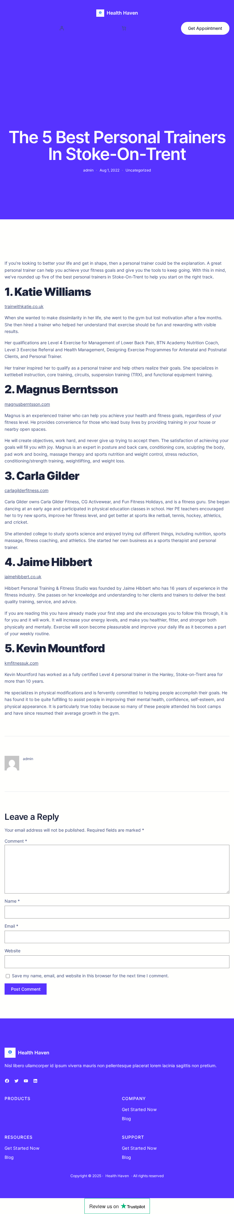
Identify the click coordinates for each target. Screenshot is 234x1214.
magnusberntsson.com (27, 404)
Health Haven (122, 13)
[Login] (61, 28)
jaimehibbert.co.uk (23, 576)
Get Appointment (205, 28)
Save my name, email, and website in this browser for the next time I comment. (90, 975)
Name (12, 901)
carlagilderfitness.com (26, 490)
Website (12, 950)
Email (11, 926)
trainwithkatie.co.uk (24, 306)
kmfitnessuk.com (21, 663)
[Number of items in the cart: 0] (124, 28)
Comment (16, 841)
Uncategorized (138, 170)
